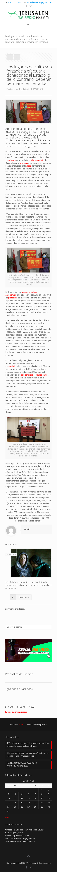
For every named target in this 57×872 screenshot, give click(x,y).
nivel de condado (36, 160)
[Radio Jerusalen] (28, 14)
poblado (12, 160)
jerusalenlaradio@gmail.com (39, 2)
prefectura (12, 298)
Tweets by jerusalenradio (16, 712)
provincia (24, 163)
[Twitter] (30, 6)
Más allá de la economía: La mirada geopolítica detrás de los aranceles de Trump (28, 744)
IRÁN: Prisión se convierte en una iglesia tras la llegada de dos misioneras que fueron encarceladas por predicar (28, 585)
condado (12, 366)
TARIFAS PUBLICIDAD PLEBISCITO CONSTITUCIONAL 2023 (22, 764)
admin (24, 89)
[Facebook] (26, 6)
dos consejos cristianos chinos (34, 375)
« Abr (7, 817)
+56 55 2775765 (15, 2)
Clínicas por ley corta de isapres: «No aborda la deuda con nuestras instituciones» (27, 754)
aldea (28, 166)
